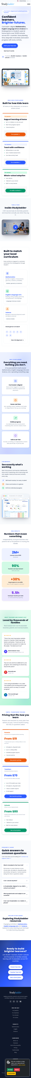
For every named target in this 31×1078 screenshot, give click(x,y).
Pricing (15, 1047)
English (15, 1029)
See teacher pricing (15, 796)
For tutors (15, 1017)
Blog (15, 1052)
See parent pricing (15, 760)
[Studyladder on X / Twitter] (17, 1001)
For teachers (15, 1013)
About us (15, 1040)
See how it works (9, 51)
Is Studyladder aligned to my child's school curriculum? (15, 887)
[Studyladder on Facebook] (10, 1001)
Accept (10, 1070)
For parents (16, 1010)
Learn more (21, 1065)
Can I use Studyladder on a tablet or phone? (15, 902)
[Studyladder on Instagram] (13, 1001)
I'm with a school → (15, 190)
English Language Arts (11, 926)
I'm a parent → (15, 134)
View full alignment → (17, 340)
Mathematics (22, 924)
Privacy (3, 1072)
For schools (15, 1015)
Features (15, 1043)
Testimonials (15, 1050)
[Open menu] (27, 4)
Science (24, 926)
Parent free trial (15, 967)
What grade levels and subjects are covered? (14, 894)
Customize (11, 1073)
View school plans (15, 977)
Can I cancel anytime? (10, 881)
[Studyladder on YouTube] (20, 1001)
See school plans (15, 830)
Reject (17, 1070)
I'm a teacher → (15, 162)
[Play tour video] (15, 227)
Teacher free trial (15, 972)
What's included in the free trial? (13, 865)
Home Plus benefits (15, 1045)
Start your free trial (10, 46)
